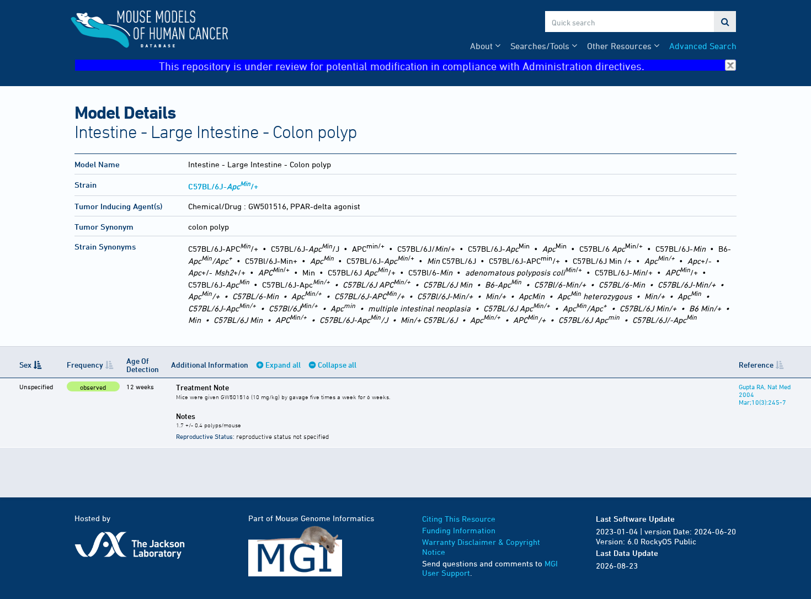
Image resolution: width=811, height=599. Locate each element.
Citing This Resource (458, 518)
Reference (756, 364)
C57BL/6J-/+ (223, 186)
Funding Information (458, 530)
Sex (25, 364)
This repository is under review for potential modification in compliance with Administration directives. (401, 65)
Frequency (85, 364)
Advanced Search (703, 46)
